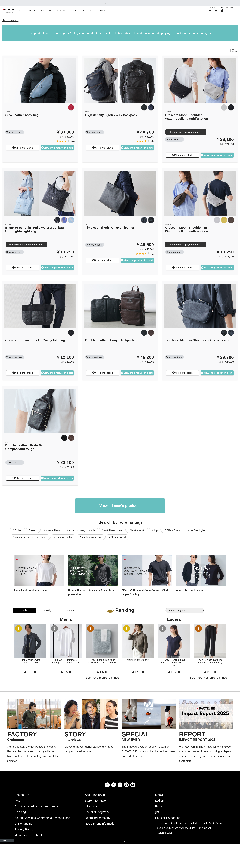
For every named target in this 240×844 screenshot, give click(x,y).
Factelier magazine (97, 812)
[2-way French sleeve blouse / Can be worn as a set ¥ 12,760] (174, 657)
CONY (87, 112)
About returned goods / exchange (36, 806)
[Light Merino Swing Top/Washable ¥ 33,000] (30, 657)
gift (157, 812)
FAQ (17, 800)
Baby (158, 806)
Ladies (159, 800)
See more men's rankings (102, 677)
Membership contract (28, 835)
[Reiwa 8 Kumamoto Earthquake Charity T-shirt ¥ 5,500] (66, 657)
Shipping (20, 812)
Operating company (97, 818)
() (72, 141)
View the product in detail (58, 147)
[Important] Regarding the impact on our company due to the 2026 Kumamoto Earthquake (120, 3)
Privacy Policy (23, 829)
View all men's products (120, 506)
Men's (159, 794)
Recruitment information (100, 823)
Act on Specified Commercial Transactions (42, 818)
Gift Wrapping (23, 823)
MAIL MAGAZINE (227, 7)
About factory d (95, 794)
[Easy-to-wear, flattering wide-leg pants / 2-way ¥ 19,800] (210, 657)
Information (92, 806)
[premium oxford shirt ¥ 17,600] (138, 657)
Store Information (96, 800)
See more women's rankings (208, 677)
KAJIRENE (168, 112)
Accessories (10, 20)
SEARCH (214, 7)
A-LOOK (7, 112)
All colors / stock (24, 147)
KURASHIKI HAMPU (10, 337)
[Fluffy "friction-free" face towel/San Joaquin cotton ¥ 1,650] (102, 657)
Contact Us (21, 794)
